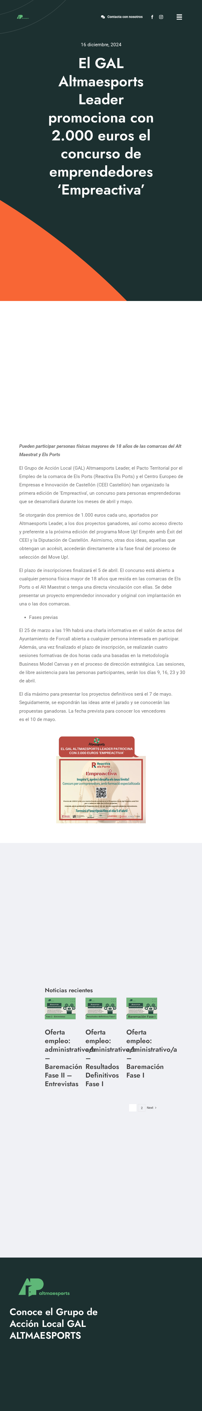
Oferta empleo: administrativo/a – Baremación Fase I (151, 1053)
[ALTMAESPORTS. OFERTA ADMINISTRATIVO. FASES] (60, 1000)
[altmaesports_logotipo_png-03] (22, 15)
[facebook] (152, 17)
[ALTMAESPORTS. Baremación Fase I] (100, 1000)
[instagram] (161, 17)
